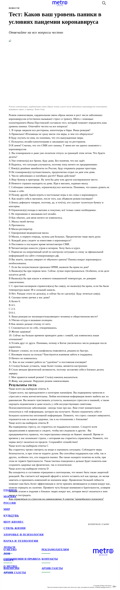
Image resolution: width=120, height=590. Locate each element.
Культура (11, 515)
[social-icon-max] (23, 584)
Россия (10, 502)
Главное (10, 490)
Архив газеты (15, 572)
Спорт (9, 559)
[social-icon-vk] (6, 584)
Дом (7, 553)
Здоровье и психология (24, 534)
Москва (10, 496)
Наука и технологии (21, 540)
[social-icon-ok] (17, 584)
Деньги (9, 547)
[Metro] (59, 3)
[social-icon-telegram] (11, 584)
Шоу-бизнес (14, 521)
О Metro (10, 566)
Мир (7, 509)
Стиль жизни (15, 528)
